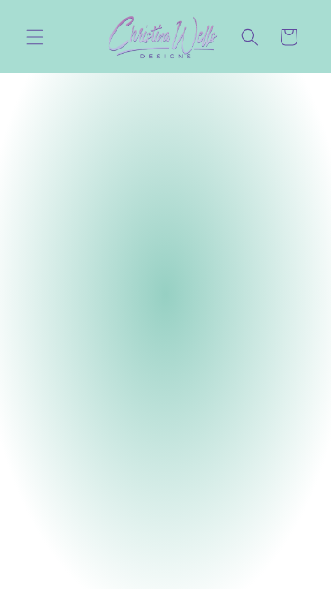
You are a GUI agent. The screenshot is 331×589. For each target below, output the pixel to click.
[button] (35, 37)
